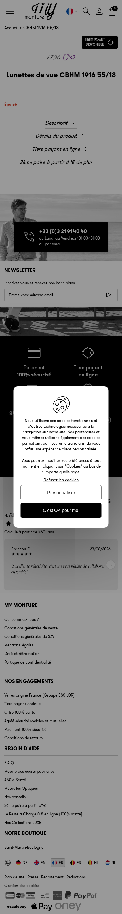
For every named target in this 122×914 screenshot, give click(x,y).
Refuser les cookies (61, 480)
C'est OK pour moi (61, 510)
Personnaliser (61, 492)
